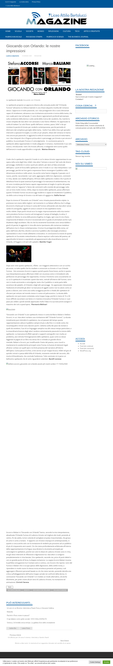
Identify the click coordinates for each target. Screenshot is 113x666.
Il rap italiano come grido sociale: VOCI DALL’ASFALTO (27, 619)
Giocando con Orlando (31, 100)
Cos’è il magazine (10, 2)
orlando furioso (59, 590)
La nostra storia (24, 2)
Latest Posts (26, 628)
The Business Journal (78, 37)
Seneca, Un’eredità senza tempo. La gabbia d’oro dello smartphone (31, 623)
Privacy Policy (36, 2)
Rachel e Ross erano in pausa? (18, 615)
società (29, 31)
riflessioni (53, 31)
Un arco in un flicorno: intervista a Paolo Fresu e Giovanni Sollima (30, 608)
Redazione (37, 56)
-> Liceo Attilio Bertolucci (12, 6)
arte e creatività (92, 31)
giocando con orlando (41, 590)
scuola (18, 31)
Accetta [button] (106, 662)
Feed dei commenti (87, 348)
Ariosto (27, 590)
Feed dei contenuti (86, 346)
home (7, 31)
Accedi (82, 344)
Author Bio (12, 628)
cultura (67, 31)
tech (77, 31)
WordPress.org (85, 351)
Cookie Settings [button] (95, 662)
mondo (41, 31)
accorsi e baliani (14, 590)
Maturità (10, 612)
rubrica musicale (13, 37)
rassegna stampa (34, 37)
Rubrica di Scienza (55, 37)
